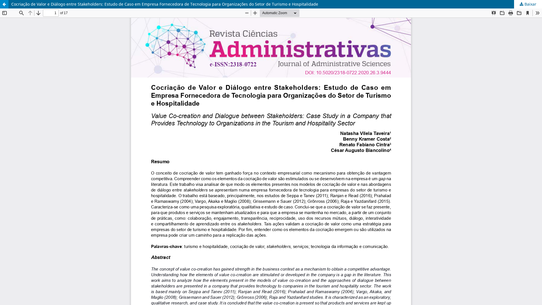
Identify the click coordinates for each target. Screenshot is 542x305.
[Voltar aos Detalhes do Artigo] (4, 4)
